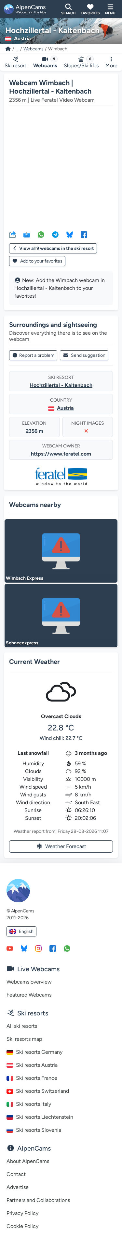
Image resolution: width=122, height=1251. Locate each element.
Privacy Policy (22, 1213)
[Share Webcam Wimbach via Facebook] (84, 234)
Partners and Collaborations (38, 1200)
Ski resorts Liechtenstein (44, 1117)
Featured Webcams (29, 995)
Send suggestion (88, 355)
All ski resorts (22, 1026)
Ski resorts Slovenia (38, 1130)
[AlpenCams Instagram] (38, 948)
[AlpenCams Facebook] (52, 948)
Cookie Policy (22, 1226)
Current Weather (34, 661)
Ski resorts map (24, 1039)
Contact (16, 1174)
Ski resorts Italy (33, 1104)
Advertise (18, 1187)
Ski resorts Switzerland (42, 1091)
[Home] (8, 49)
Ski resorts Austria (37, 1065)
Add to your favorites (40, 261)
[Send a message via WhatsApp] (67, 948)
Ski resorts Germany (39, 1052)
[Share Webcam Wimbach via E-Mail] (26, 234)
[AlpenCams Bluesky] (24, 948)
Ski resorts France (36, 1078)
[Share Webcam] (12, 234)
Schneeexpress (22, 643)
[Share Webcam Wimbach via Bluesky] (69, 234)
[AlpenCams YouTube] (10, 948)
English (26, 931)
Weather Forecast (65, 846)
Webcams (33, 49)
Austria (65, 408)
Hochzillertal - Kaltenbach (61, 385)
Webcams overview (29, 982)
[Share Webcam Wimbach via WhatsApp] (41, 234)
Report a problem (36, 355)
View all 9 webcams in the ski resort (56, 248)
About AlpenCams (28, 1161)
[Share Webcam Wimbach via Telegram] (55, 234)
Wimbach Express (24, 578)
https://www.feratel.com (61, 454)
